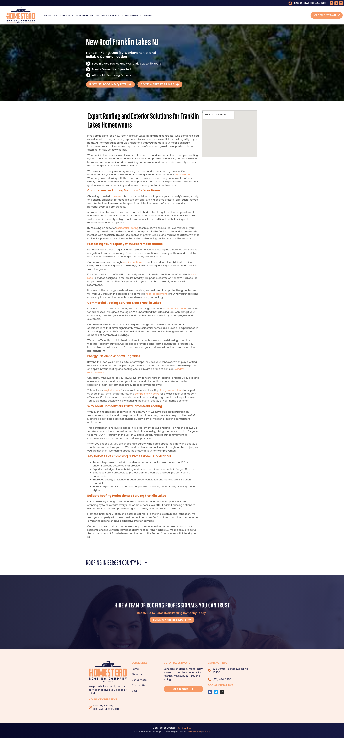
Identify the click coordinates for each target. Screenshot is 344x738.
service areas (183, 174)
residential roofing (127, 228)
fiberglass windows (171, 390)
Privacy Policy (194, 731)
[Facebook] (331, 3)
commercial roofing (175, 308)
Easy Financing (84, 15)
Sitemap (206, 731)
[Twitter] (336, 3)
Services (65, 15)
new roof (118, 196)
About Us (49, 15)
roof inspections (132, 262)
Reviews (148, 15)
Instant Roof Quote (107, 15)
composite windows (147, 393)
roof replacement (156, 293)
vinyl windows (111, 390)
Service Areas (130, 15)
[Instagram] (341, 3)
